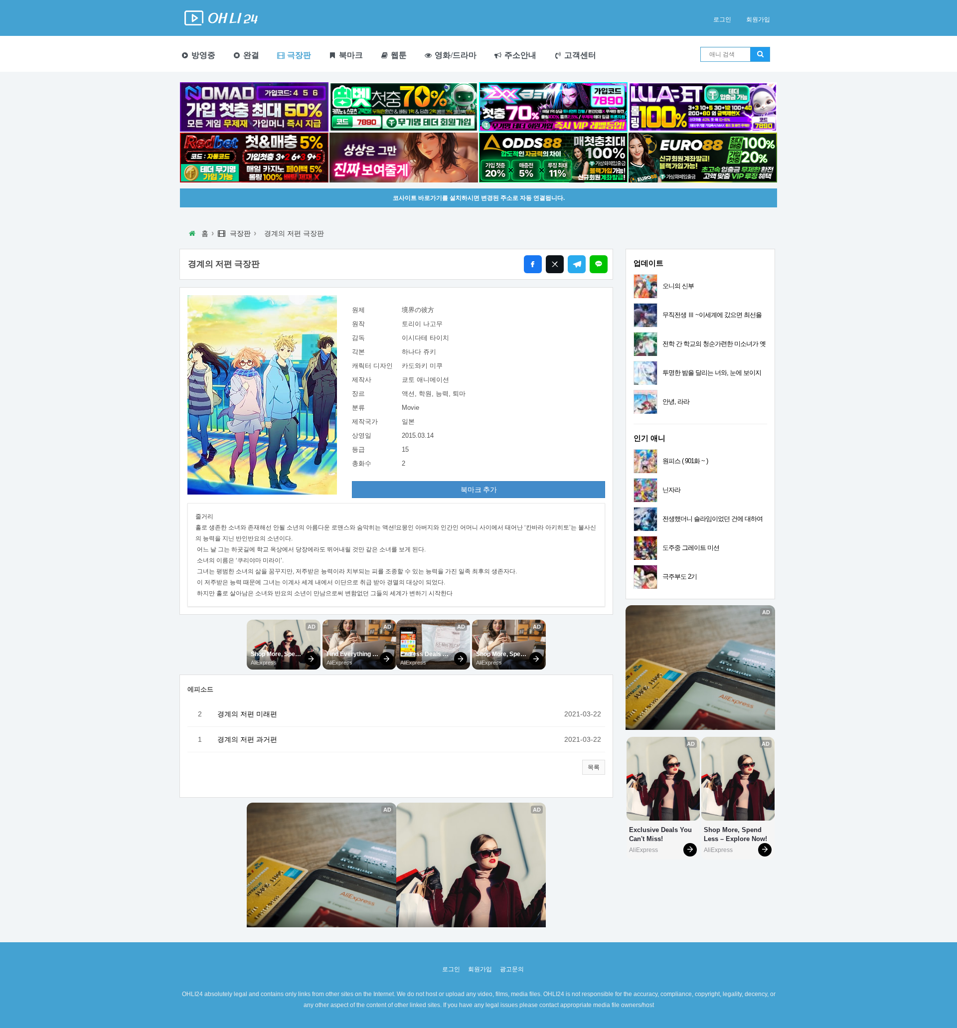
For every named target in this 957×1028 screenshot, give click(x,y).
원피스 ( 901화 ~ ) (685, 461)
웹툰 (398, 55)
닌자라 (671, 490)
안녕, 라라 (675, 401)
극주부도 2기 (679, 576)
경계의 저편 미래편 (247, 714)
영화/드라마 (455, 55)
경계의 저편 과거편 (247, 739)
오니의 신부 (678, 286)
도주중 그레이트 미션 (690, 547)
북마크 (350, 55)
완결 (250, 55)
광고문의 (512, 969)
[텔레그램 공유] (577, 264)
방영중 (202, 55)
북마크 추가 (479, 490)
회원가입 (758, 19)
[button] (593, 767)
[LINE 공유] (599, 264)
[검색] (760, 54)
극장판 (298, 55)
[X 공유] (555, 264)
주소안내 (519, 55)
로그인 (722, 19)
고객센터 (579, 55)
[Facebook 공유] (533, 264)
